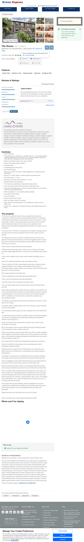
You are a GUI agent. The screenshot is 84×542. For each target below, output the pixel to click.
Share (51, 47)
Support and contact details (51, 510)
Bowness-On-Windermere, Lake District (22, 49)
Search (14, 111)
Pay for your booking (49, 522)
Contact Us (71, 8)
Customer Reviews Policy (50, 520)
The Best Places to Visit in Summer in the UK (70, 517)
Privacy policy (47, 512)
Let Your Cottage (50, 8)
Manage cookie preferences (51, 517)
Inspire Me (46, 527)
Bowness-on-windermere (27, 483)
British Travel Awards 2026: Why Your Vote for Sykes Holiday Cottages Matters (72, 522)
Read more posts (68, 526)
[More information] (80, 29)
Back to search (8, 14)
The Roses (7, 46)
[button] (5, 30)
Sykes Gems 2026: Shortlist (71, 510)
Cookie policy (47, 515)
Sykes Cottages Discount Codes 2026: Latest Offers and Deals (72, 513)
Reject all (62, 535)
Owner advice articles (49, 524)
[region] (42, 535)
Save (47, 47)
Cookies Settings (62, 531)
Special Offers (29, 8)
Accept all (62, 539)
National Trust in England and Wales (17, 448)
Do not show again (28, 55)
